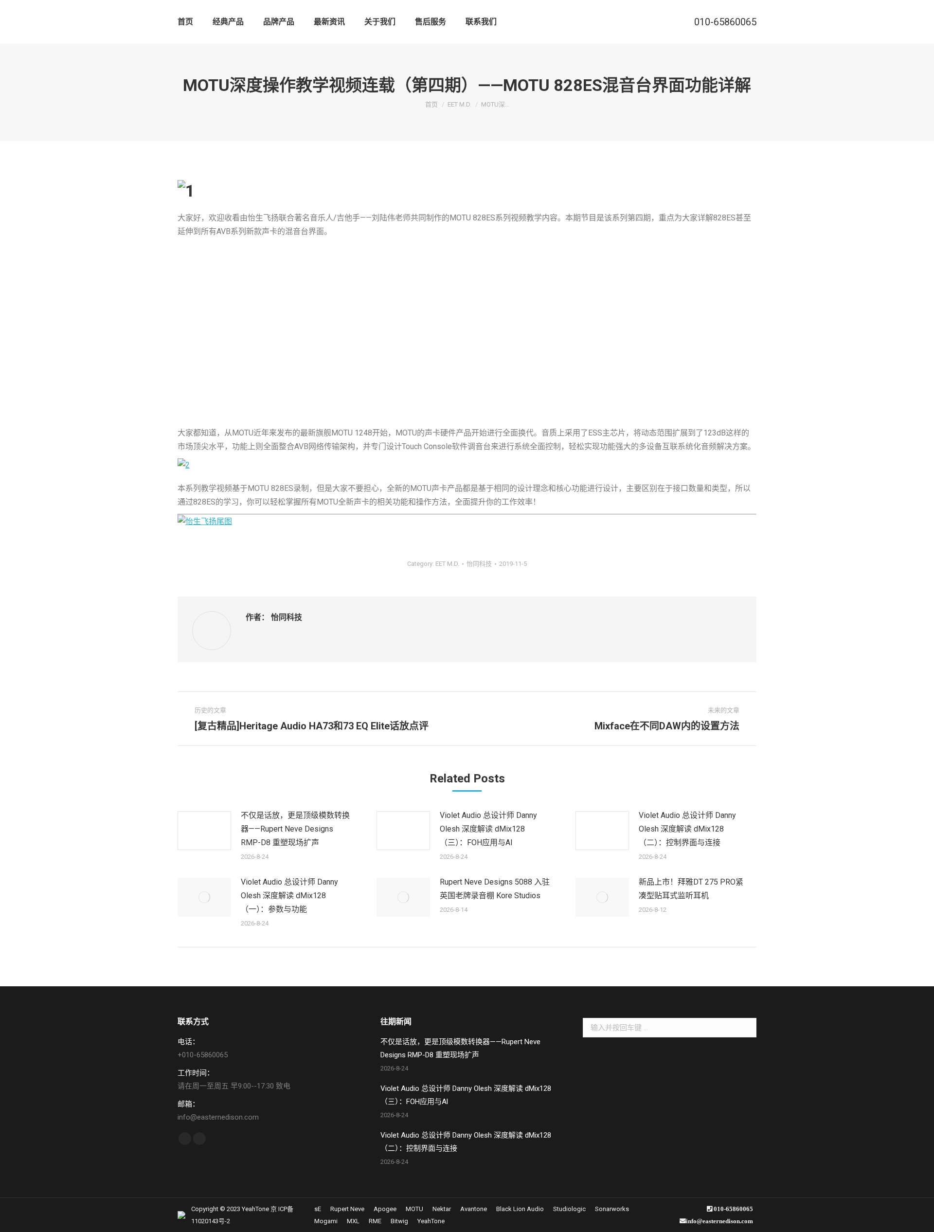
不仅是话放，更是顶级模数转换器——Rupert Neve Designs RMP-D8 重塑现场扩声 (295, 829)
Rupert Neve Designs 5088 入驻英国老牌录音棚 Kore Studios (495, 888)
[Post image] (204, 830)
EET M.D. (447, 563)
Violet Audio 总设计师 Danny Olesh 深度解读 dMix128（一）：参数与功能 (289, 895)
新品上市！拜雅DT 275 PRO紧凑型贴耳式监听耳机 (691, 888)
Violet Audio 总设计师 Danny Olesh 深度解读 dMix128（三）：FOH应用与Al (488, 829)
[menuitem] (185, 22)
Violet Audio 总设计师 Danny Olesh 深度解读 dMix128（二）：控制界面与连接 (687, 829)
